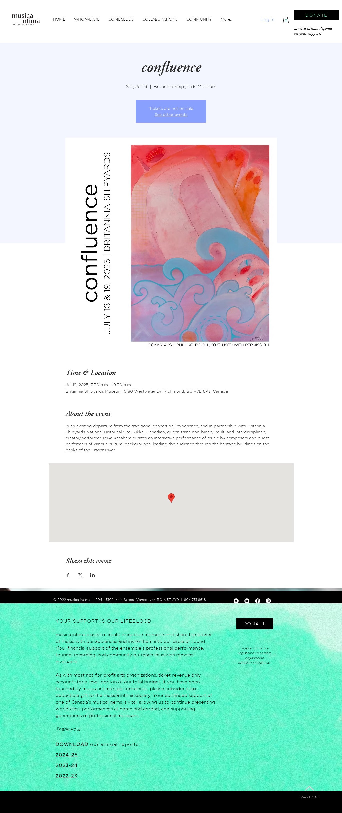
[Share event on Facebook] (68, 575)
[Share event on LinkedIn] (92, 575)
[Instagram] (268, 600)
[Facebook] (257, 600)
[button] (286, 19)
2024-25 (67, 754)
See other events (171, 114)
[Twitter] (236, 600)
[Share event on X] (80, 575)
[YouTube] (246, 600)
